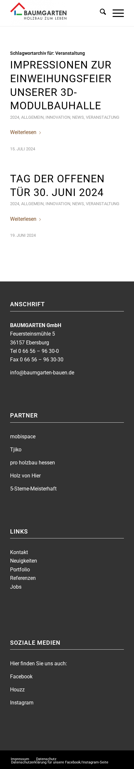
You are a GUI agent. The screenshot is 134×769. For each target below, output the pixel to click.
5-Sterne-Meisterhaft (33, 489)
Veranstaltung (102, 117)
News (78, 117)
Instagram (22, 703)
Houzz (17, 689)
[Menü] (115, 13)
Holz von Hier (25, 476)
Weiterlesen (23, 132)
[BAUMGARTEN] (55, 13)
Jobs (15, 587)
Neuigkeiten (23, 561)
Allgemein (32, 117)
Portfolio (20, 569)
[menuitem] (99, 13)
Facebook (21, 676)
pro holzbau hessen (32, 463)
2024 (14, 117)
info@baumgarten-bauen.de (42, 372)
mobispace (22, 436)
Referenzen (23, 578)
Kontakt (19, 552)
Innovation (58, 117)
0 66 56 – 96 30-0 (38, 351)
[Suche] (99, 13)
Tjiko (15, 449)
